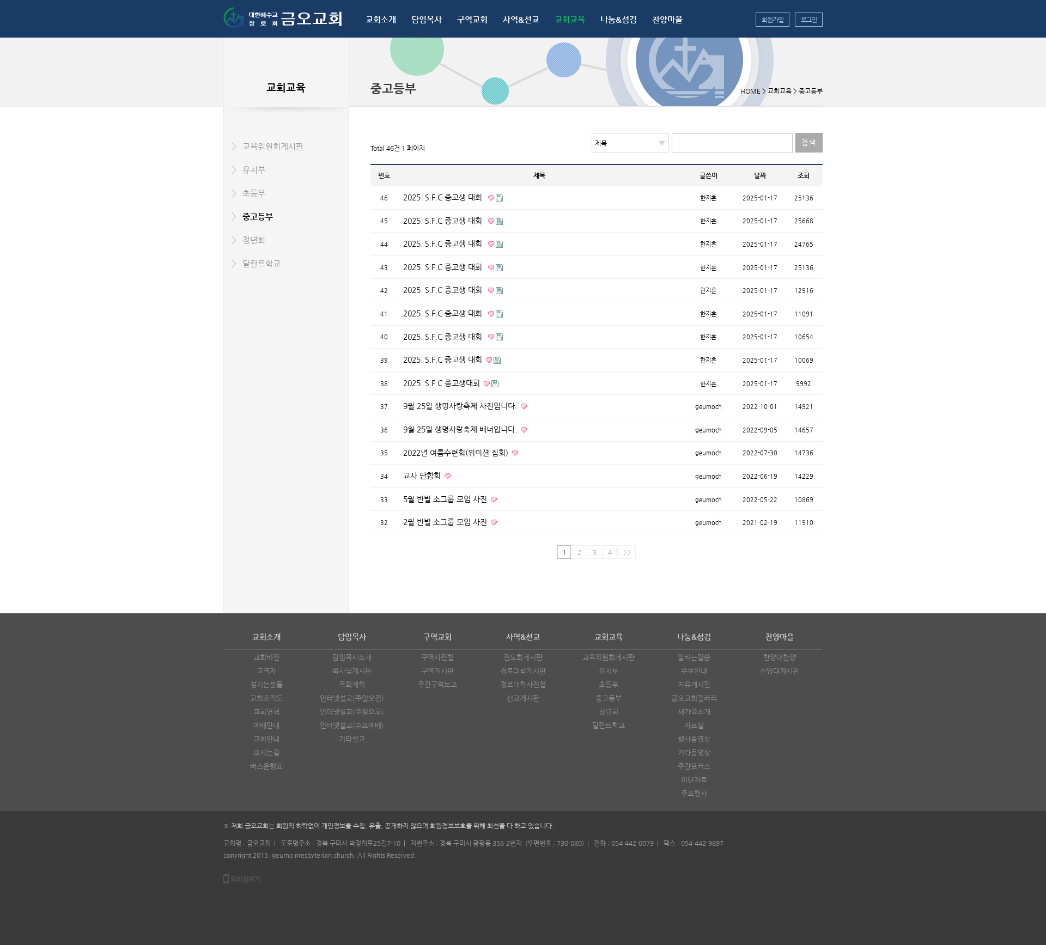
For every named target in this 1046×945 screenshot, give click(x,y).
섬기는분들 (266, 684)
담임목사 (426, 19)
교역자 (266, 671)
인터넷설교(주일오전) (352, 698)
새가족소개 (694, 712)
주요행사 (694, 793)
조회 (804, 175)
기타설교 (352, 739)
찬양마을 (667, 19)
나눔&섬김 (618, 19)
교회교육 (570, 19)
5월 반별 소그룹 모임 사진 (446, 499)
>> (627, 552)
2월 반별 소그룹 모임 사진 (446, 521)
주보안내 (694, 671)
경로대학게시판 (523, 671)
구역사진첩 (437, 657)
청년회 (253, 240)
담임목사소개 (352, 657)
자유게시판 (694, 684)
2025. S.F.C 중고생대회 (442, 383)
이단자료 (694, 780)
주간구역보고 (437, 684)
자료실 (694, 725)
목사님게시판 (352, 671)
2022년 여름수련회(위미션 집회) (456, 452)
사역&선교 (521, 19)
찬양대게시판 (779, 671)
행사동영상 (694, 739)
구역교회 (472, 19)
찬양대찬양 (779, 657)
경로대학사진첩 (523, 684)
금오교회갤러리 (694, 698)
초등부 (253, 193)
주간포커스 (694, 766)
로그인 (809, 19)
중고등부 (257, 216)
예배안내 (266, 725)
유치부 (253, 169)
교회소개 (381, 19)
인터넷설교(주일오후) (352, 712)
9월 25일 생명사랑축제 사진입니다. (461, 405)
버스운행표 (266, 766)
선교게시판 (523, 698)
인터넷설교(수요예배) (352, 725)
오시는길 (266, 752)
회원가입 (772, 19)
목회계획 (352, 684)
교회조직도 (266, 698)
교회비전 (266, 657)
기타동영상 (694, 752)
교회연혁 (266, 712)
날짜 (760, 175)
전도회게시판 (523, 657)
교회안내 (266, 739)
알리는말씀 (694, 657)
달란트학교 (261, 263)
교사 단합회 (423, 475)
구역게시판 (437, 671)
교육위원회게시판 (272, 146)
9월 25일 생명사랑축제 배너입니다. (461, 429)
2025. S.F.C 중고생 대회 (444, 197)
